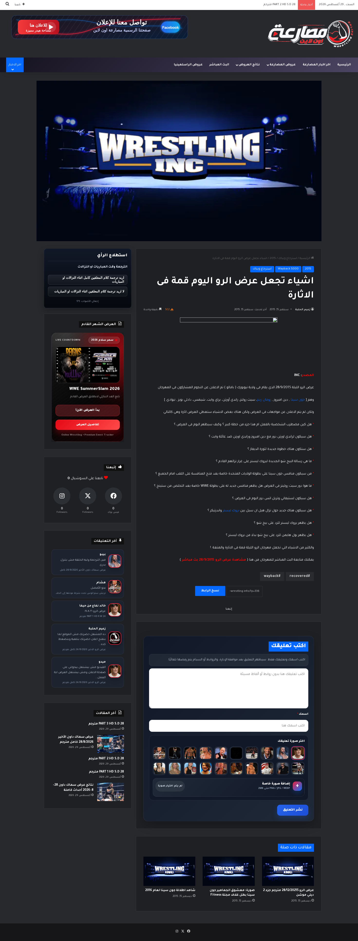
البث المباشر (219, 65)
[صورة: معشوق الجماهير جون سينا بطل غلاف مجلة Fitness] (228, 871)
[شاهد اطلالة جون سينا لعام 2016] (169, 871)
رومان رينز (264, 400)
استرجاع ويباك (287, 258)
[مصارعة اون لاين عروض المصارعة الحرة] (310, 34)
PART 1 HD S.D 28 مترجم (279, 4)
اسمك (302, 714)
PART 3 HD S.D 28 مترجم (106, 724)
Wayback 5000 (288, 269)
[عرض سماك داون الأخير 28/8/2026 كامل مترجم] (110, 744)
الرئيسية (344, 65)
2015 (273, 258)
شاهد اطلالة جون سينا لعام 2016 (170, 890)
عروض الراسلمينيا (188, 65)
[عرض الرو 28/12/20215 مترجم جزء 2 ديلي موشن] (288, 871)
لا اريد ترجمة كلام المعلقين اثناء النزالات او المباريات (89, 291)
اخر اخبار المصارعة (316, 65)
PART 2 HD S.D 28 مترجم (106, 759)
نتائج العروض (249, 65)
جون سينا (298, 400)
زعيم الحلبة (302, 309)
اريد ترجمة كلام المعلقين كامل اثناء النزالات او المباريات (93, 280)
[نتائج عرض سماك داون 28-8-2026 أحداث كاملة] (110, 792)
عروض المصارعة (283, 65)
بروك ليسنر (231, 511)
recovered (299, 576)
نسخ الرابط (210, 591)
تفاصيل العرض (87, 424)
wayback (271, 576)
